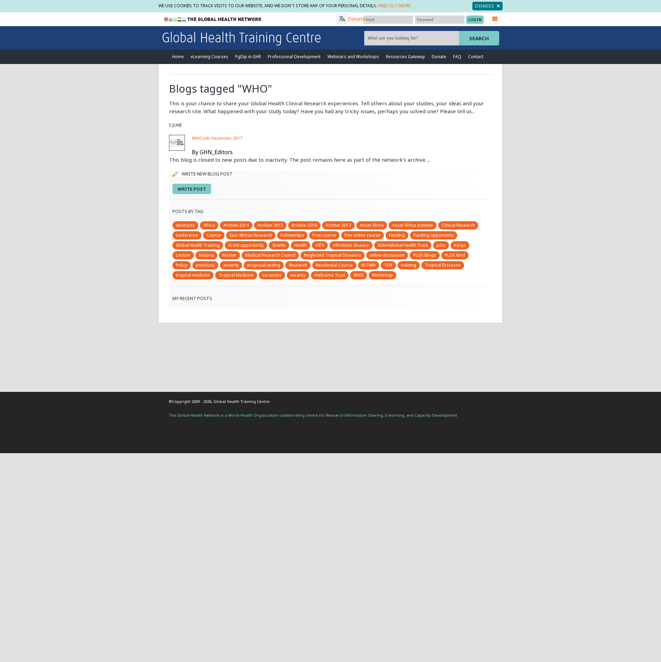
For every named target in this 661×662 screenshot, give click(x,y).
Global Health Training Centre (241, 38)
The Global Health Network (213, 19)
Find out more (394, 6)
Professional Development (294, 57)
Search (479, 38)
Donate (356, 18)
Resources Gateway (405, 57)
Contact (475, 57)
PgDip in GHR (248, 57)
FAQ (457, 57)
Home (178, 57)
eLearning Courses (209, 57)
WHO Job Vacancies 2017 (217, 138)
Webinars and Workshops (353, 57)
